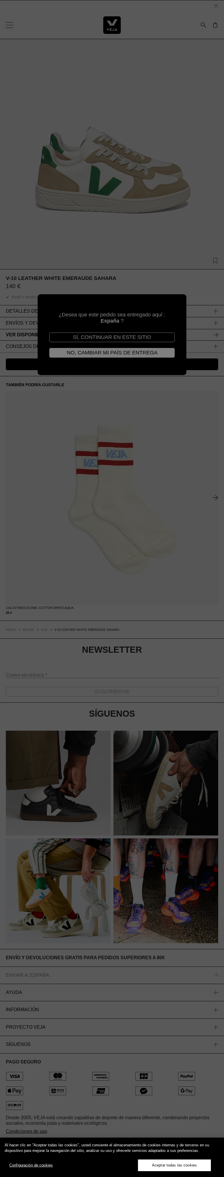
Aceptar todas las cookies (174, 1165)
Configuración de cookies (31, 1165)
